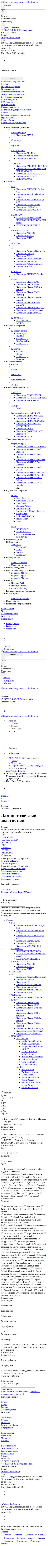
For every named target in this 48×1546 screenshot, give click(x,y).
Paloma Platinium (29, 1059)
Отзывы (4, 1420)
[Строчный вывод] (3, 881)
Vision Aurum (28, 1085)
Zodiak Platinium (29, 1064)
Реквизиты (11, 626)
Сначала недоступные (11, 876)
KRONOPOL (17, 1036)
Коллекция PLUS (24, 969)
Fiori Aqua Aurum (30, 1072)
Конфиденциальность (11, 1529)
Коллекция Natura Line (27, 987)
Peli (13, 923)
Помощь (5, 1440)
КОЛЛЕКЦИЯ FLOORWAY (28, 951)
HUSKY (25, 1049)
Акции (4, 1404)
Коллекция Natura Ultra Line (29, 990)
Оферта (4, 1532)
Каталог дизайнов (9, 1425)
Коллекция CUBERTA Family (29, 997)
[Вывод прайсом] (5, 881)
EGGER (14, 1000)
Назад (15, 723)
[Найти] (3, 24)
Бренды (4, 1407)
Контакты (5, 1422)
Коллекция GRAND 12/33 (28, 941)
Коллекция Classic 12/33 (27, 1005)
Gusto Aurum (28, 1074)
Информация (7, 1428)
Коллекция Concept (25, 979)
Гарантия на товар (9, 1451)
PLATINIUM (22, 1038)
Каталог (4, 1402)
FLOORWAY (17, 948)
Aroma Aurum (28, 1069)
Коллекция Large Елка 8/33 (28, 1033)
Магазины (11, 629)
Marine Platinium (29, 1051)
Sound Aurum (28, 1080)
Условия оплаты (8, 1446)
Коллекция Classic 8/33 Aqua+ (30, 1028)
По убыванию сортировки (13, 868)
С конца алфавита (9, 863)
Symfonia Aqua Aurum (32, 1082)
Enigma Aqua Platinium (32, 1046)
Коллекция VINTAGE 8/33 (28, 946)
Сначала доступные (10, 879)
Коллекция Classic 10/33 (27, 1002)
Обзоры (4, 1456)
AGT (13, 974)
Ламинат (10, 920)
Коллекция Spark (24, 992)
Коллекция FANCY (25, 966)
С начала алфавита (9, 861)
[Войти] (2, 707)
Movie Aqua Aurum (30, 1077)
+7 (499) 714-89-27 (10, 27)
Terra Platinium (28, 1062)
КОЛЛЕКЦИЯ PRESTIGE (28, 959)
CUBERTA (16, 995)
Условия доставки (9, 1448)
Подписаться (7, 1389)
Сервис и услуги (8, 1409)
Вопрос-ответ (7, 1453)
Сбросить (15, 1376)
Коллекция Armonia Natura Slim (31, 977)
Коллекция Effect (24, 982)
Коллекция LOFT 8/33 (26, 943)
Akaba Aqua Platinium (32, 1041)
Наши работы (12, 623)
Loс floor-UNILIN (19, 961)
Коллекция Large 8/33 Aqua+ (29, 1031)
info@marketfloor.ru (10, 37)
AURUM (20, 1067)
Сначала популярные (10, 874)
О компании (6, 1417)
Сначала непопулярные (12, 871)
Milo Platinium (28, 1054)
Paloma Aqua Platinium (32, 1056)
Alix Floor (16, 971)
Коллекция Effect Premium (28, 984)
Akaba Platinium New (31, 1044)
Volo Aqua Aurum (30, 1087)
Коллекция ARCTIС (25, 964)
